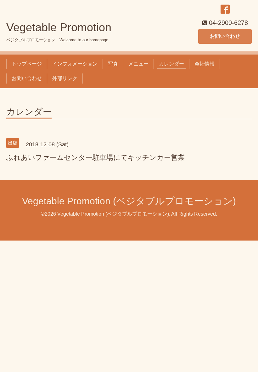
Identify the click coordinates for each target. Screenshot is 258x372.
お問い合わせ (225, 36)
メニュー (138, 64)
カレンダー (171, 64)
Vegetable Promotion (58, 27)
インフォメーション (75, 64)
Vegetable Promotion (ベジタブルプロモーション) (129, 201)
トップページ (27, 64)
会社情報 (204, 64)
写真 (113, 64)
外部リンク (64, 78)
